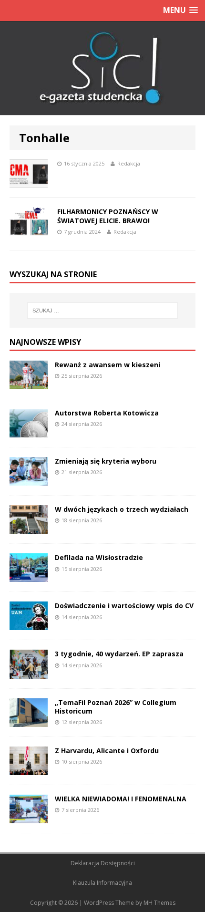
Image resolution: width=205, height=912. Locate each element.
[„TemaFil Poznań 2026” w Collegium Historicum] (29, 720)
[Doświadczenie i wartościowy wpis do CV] (29, 624)
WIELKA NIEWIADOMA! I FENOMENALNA (120, 798)
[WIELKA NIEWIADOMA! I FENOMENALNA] (29, 817)
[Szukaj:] (102, 310)
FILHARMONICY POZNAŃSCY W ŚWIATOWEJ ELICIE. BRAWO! (107, 216)
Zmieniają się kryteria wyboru (105, 461)
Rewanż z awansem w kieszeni (107, 364)
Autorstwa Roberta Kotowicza (107, 412)
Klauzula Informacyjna (102, 883)
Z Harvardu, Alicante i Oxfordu (107, 750)
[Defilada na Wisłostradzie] (29, 576)
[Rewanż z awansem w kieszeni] (29, 383)
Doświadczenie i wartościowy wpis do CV (124, 605)
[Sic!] (102, 68)
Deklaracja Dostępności (103, 863)
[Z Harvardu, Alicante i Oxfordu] (29, 769)
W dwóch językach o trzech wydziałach (121, 509)
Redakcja (128, 163)
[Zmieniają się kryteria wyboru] (29, 480)
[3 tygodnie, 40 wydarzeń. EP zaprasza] (29, 672)
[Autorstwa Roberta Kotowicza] (29, 431)
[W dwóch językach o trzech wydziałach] (29, 528)
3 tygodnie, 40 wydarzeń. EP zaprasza (119, 653)
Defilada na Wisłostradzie (99, 557)
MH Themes (159, 903)
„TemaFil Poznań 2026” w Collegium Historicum (115, 706)
